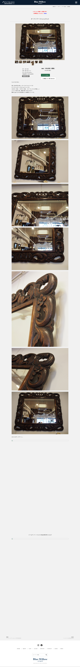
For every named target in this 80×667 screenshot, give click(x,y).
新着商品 (45, 13)
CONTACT (49, 648)
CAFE (30, 648)
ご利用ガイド (54, 6)
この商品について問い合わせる (48, 78)
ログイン (59, 6)
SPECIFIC (42, 648)
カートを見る (64, 6)
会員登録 (68, 6)
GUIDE (56, 648)
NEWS (61, 648)
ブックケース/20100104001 (68, 638)
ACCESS (35, 648)
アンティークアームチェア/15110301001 (13, 638)
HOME (18, 648)
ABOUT (24, 648)
